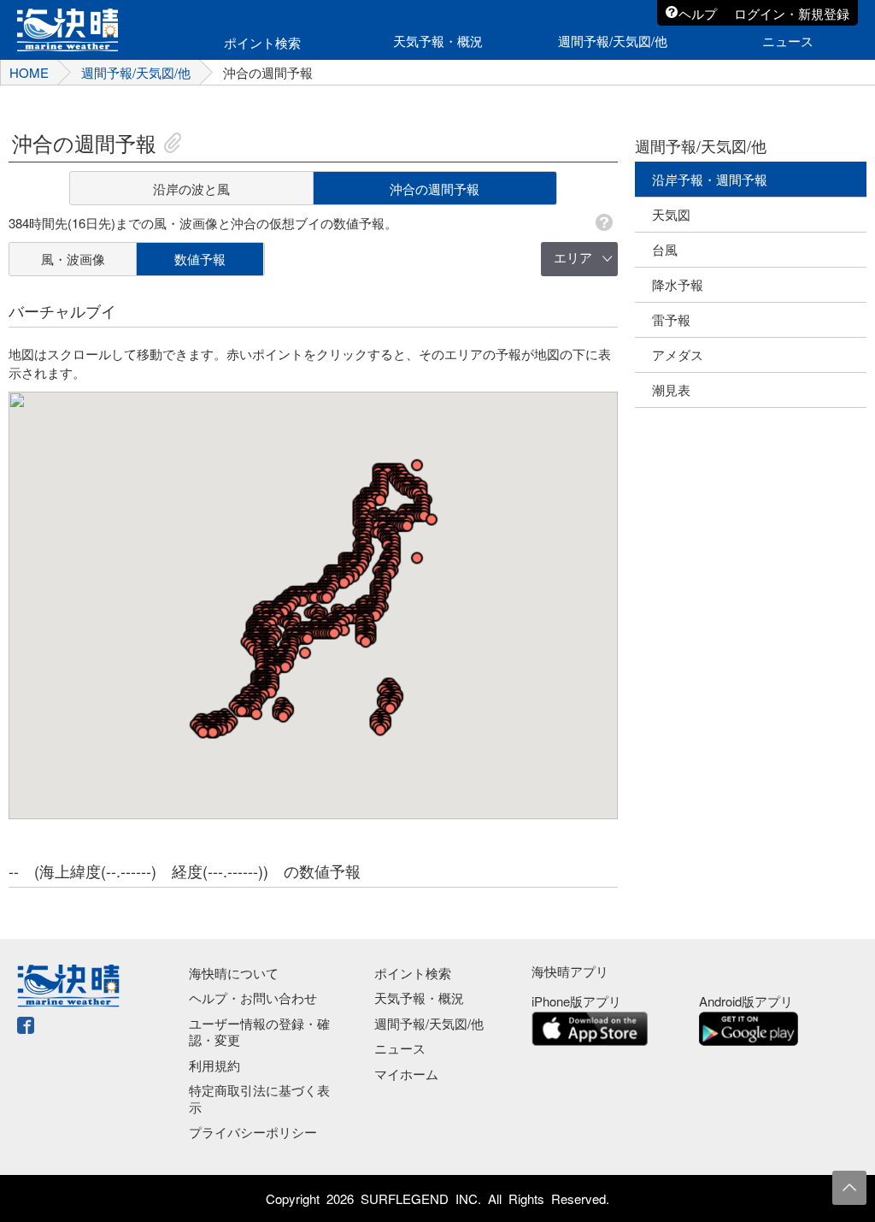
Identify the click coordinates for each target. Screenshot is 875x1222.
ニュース (400, 1048)
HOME (29, 72)
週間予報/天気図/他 (429, 1023)
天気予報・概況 (419, 998)
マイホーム (406, 1074)
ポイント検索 (412, 973)
